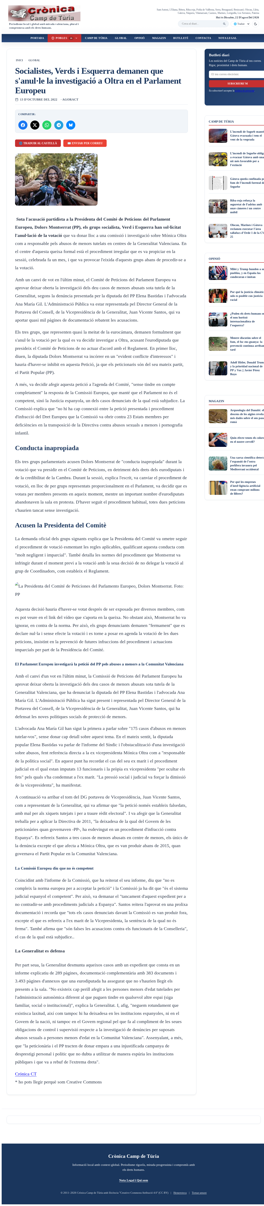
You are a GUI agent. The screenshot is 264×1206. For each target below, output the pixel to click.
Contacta (203, 38)
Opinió (139, 38)
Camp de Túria (96, 38)
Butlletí (180, 38)
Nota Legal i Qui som (133, 1180)
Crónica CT (26, 1073)
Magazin (159, 38)
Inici (19, 60)
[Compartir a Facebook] (22, 125)
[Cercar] (224, 24)
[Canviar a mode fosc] (255, 23)
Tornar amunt (199, 1192)
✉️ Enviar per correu (85, 143)
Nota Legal (227, 38)
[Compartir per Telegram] (58, 125)
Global (121, 38)
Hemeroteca (180, 1192)
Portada (37, 38)
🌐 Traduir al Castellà (38, 143)
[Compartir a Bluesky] (70, 125)
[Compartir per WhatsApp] (46, 125)
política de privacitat (244, 90)
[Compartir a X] (34, 125)
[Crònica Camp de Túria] (47, 13)
